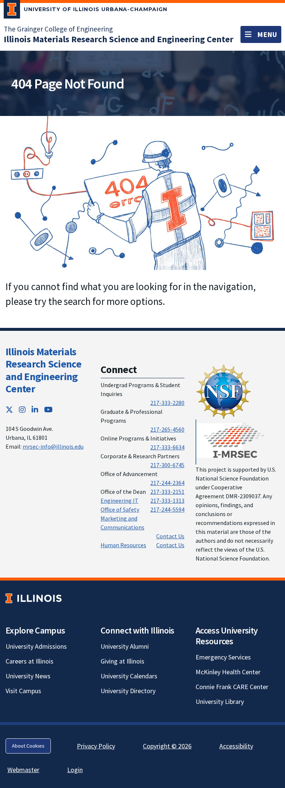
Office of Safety (120, 509)
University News (28, 676)
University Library (220, 701)
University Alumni (125, 646)
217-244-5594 (167, 509)
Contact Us (170, 536)
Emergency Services (223, 657)
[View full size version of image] (142, 192)
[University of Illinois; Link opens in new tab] (34, 599)
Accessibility (236, 746)
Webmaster (23, 769)
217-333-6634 (167, 447)
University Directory (128, 690)
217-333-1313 (167, 500)
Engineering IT (119, 500)
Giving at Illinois (122, 661)
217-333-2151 (167, 491)
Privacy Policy (96, 746)
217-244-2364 (167, 482)
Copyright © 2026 (167, 746)
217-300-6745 (167, 465)
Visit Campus (23, 690)
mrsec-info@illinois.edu (53, 446)
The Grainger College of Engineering (58, 28)
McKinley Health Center (228, 672)
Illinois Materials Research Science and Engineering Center (43, 370)
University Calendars (129, 676)
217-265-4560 (167, 429)
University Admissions (36, 646)
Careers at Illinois (29, 661)
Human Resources (123, 545)
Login (75, 769)
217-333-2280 (167, 402)
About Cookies (28, 745)
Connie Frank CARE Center (232, 686)
